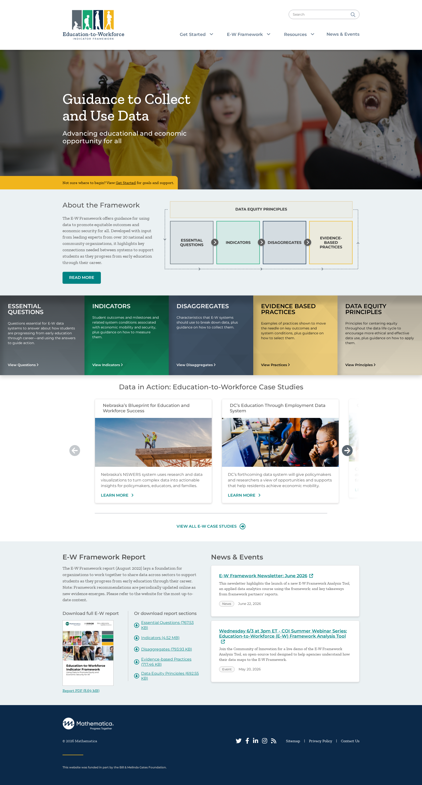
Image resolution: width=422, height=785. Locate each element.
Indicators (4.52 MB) (160, 637)
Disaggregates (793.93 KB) (166, 649)
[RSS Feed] (273, 741)
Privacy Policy (320, 741)
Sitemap (293, 741)
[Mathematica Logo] (211, 723)
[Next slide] (347, 451)
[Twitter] (239, 741)
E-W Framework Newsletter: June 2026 (263, 575)
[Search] (353, 14)
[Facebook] (247, 741)
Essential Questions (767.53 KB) (167, 625)
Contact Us (350, 741)
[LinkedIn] (255, 741)
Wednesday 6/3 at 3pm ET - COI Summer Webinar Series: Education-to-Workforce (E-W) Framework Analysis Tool (283, 633)
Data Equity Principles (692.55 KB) (170, 676)
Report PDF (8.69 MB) (81, 690)
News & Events (343, 34)
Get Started (126, 182)
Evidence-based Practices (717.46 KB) (166, 662)
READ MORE (81, 277)
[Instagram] (264, 741)
